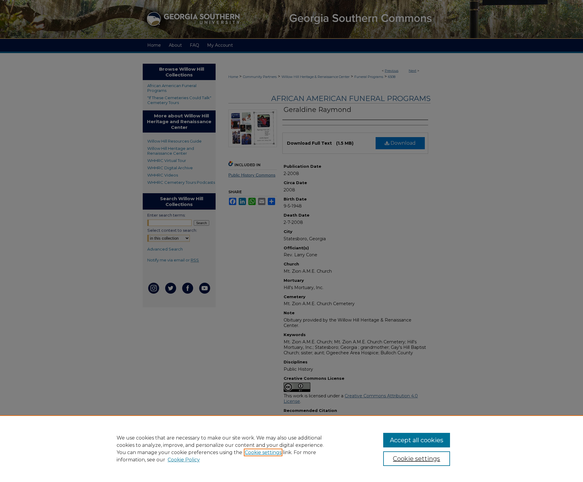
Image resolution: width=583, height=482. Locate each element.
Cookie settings (263, 452)
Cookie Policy (184, 460)
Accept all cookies (416, 440)
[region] (291, 448)
